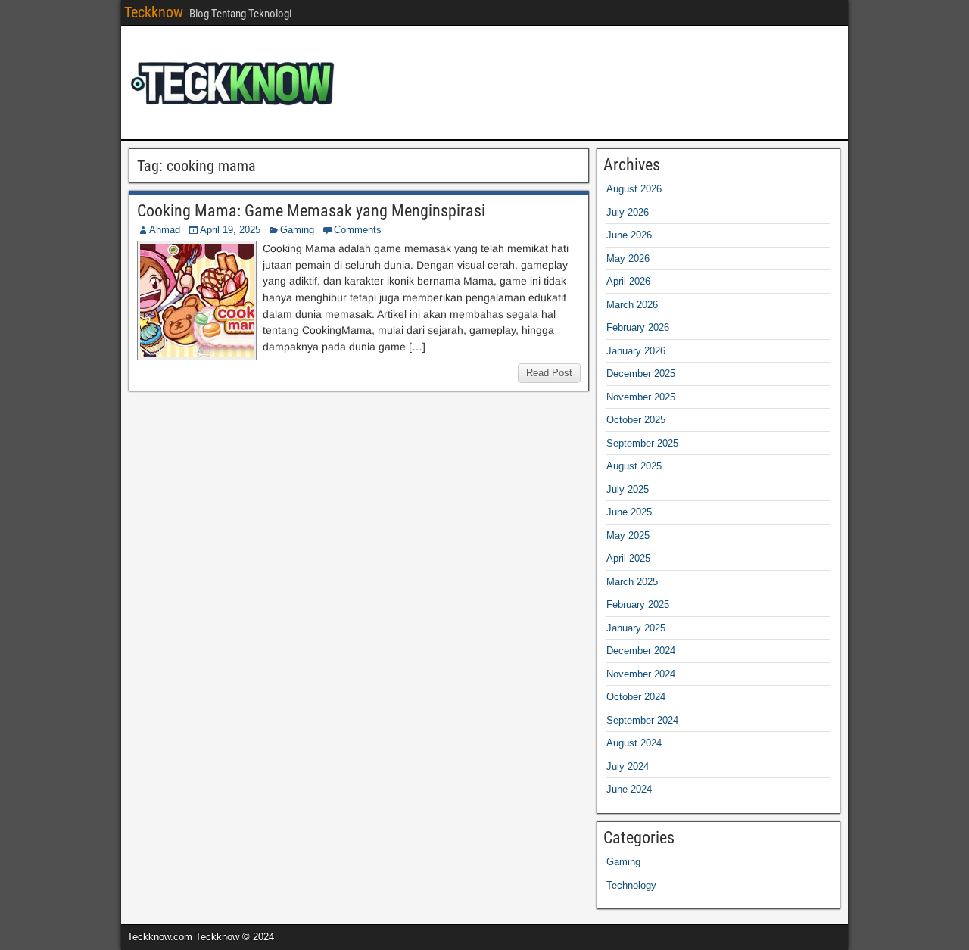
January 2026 (635, 351)
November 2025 (640, 397)
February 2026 (637, 327)
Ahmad (164, 229)
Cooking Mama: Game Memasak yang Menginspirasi (311, 210)
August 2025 (634, 466)
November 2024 (640, 674)
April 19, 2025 (230, 229)
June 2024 (629, 789)
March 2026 (632, 304)
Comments (358, 229)
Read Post (549, 372)
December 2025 (640, 373)
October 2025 (635, 419)
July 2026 (627, 212)
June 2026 (629, 235)
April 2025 (628, 558)
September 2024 (642, 720)
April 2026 (628, 281)
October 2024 (635, 696)
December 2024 (640, 650)
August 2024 (634, 743)
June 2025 (629, 512)
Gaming (297, 229)
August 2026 (634, 189)
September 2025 (642, 443)
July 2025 (627, 489)
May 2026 (628, 258)
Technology (631, 885)
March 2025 (632, 581)
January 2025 (635, 628)
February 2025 (637, 604)
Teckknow (153, 12)
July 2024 (627, 766)
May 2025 (628, 535)
